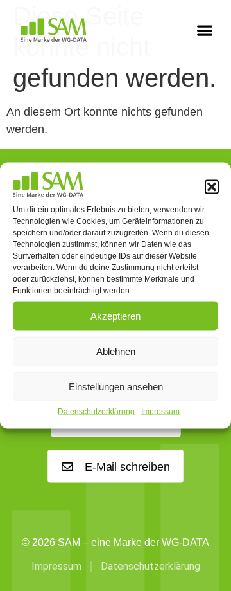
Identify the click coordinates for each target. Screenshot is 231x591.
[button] (211, 187)
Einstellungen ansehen (116, 386)
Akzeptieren (115, 315)
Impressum (160, 411)
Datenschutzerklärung (96, 411)
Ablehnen (115, 350)
